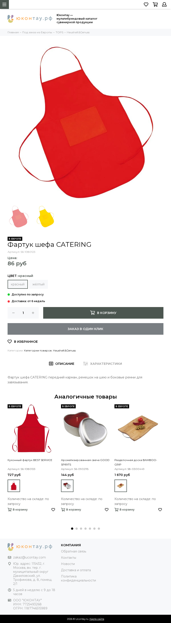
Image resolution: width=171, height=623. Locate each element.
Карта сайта (97, 619)
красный (17, 284)
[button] (72, 528)
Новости (68, 564)
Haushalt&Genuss (64, 350)
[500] (67, 486)
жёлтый (39, 284)
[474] (120, 486)
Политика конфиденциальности (78, 578)
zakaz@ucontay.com (29, 557)
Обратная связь (73, 551)
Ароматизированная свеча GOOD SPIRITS (85, 462)
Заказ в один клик (85, 329)
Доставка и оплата (76, 570)
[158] (14, 486)
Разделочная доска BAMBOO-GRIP (135, 462)
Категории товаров (38, 350)
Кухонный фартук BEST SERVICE (30, 460)
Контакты (68, 558)
